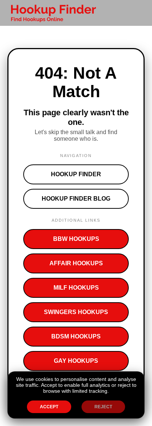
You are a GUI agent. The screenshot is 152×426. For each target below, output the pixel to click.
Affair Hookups (76, 263)
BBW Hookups (76, 239)
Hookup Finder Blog (76, 198)
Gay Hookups (76, 361)
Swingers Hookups (76, 312)
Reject (103, 406)
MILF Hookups (76, 287)
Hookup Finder (76, 174)
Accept (49, 406)
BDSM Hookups (76, 336)
